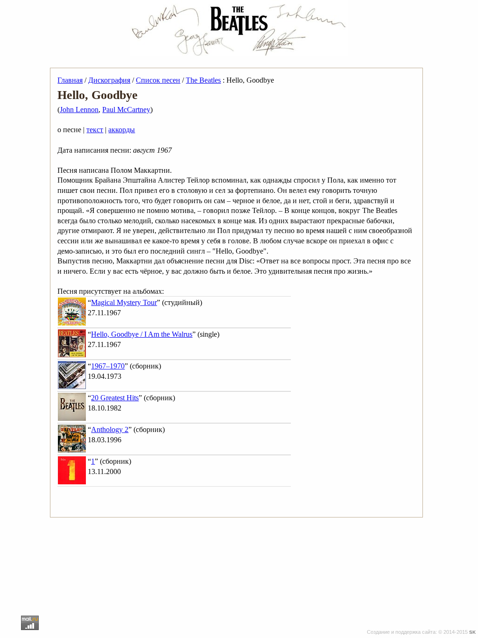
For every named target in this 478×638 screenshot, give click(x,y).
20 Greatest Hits (115, 398)
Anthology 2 (109, 429)
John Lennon (79, 109)
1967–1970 (108, 366)
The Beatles (203, 80)
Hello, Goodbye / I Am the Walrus (141, 334)
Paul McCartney (126, 109)
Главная (70, 80)
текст (94, 130)
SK (472, 632)
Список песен (158, 80)
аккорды (121, 130)
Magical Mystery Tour (124, 302)
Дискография (109, 80)
